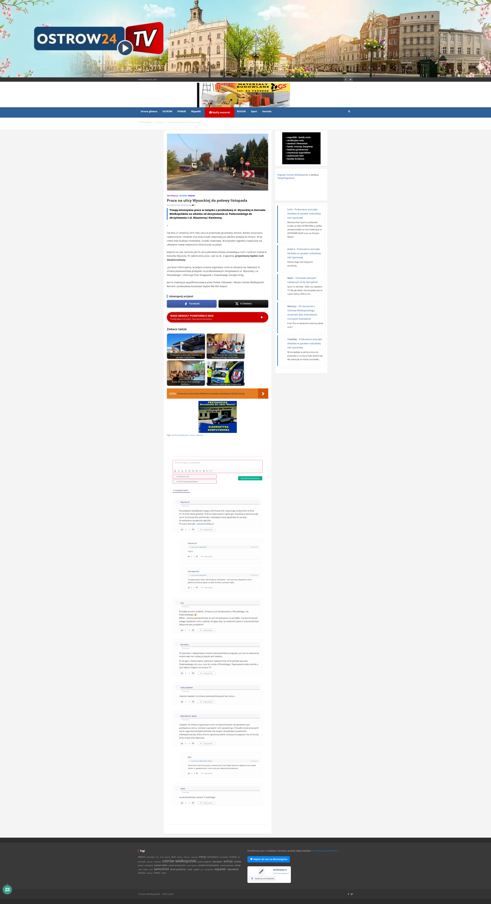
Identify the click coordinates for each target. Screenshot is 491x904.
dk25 (161, 857)
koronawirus (213, 857)
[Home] (145, 122)
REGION (241, 111)
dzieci (173, 857)
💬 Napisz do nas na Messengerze (268, 859)
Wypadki (196, 111)
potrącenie (149, 865)
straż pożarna (178, 869)
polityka (237, 861)
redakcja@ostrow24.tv (326, 850)
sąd (201, 869)
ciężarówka (150, 857)
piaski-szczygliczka (204, 862)
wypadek (220, 869)
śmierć (157, 872)
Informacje (172, 195)
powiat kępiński (192, 865)
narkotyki (150, 862)
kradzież (233, 857)
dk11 (157, 857)
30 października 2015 (176, 205)
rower (145, 869)
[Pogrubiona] (175, 471)
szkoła (189, 869)
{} (207, 471)
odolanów (157, 862)
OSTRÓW (167, 111)
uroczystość (208, 869)
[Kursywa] (179, 471)
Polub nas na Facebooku (264, 878)
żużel (164, 873)
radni (140, 870)
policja (228, 861)
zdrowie (141, 873)
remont (192, 435)
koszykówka (224, 857)
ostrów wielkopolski (180, 435)
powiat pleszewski (227, 865)
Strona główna (149, 111)
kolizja (202, 856)
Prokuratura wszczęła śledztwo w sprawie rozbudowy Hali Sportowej (304, 213)
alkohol (141, 856)
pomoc (140, 865)
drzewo (167, 857)
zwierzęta (149, 873)
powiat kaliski (160, 865)
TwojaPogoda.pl (285, 177)
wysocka (199, 435)
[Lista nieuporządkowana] (193, 471)
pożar (238, 865)
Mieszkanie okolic (205, 761)
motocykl (141, 862)
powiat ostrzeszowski (208, 865)
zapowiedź (232, 869)
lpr (239, 857)
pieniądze (217, 861)
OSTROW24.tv (280, 869)
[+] (210, 471)
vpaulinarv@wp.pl (205, 523)
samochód (161, 869)
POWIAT (181, 111)
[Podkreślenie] (182, 471)
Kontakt (267, 111)
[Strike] (186, 471)
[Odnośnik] (204, 471)
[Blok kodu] (200, 471)
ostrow (188, 205)
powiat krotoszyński (177, 865)
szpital (196, 869)
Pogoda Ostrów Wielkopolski (292, 174)
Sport (254, 111)
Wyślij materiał (221, 112)
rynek (151, 870)
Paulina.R (202, 547)
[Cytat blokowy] (196, 471)
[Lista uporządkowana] (189, 471)
